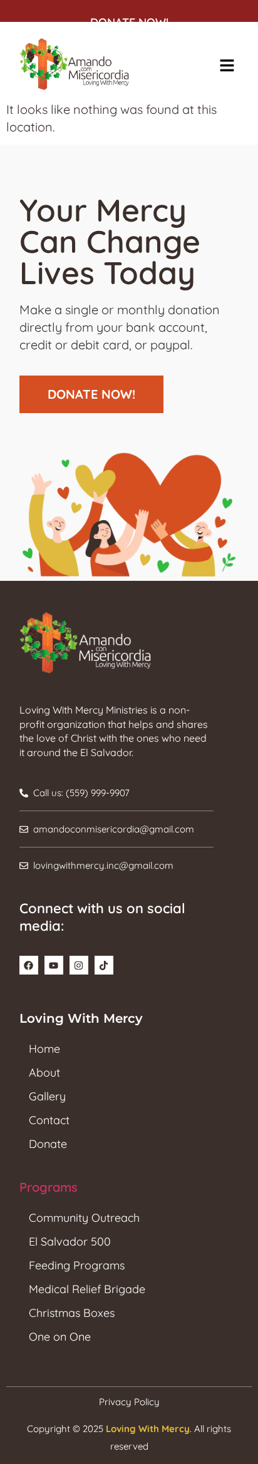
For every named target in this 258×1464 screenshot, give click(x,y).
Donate (48, 1144)
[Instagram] (79, 965)
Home (44, 1049)
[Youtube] (53, 965)
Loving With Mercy (148, 1429)
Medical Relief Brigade (87, 1289)
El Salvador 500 (70, 1241)
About (44, 1072)
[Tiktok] (104, 965)
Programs (48, 1187)
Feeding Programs (77, 1265)
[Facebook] (28, 965)
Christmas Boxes (72, 1313)
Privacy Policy (129, 1402)
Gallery (47, 1096)
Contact (49, 1120)
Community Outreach (84, 1218)
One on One (60, 1336)
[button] (226, 66)
